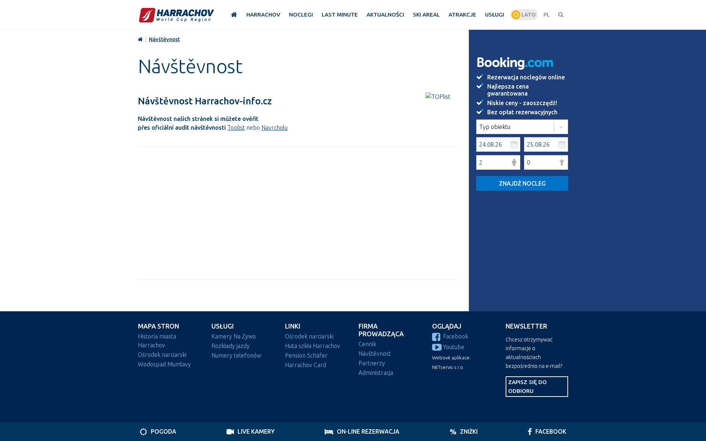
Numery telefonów (236, 355)
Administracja (376, 372)
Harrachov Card (305, 365)
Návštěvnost (164, 39)
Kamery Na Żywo (233, 336)
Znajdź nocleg (522, 183)
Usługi (222, 326)
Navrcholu (274, 127)
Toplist (236, 127)
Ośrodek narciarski (162, 354)
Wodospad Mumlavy (164, 364)
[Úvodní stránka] (176, 14)
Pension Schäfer (306, 355)
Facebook (455, 336)
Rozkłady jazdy (230, 346)
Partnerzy (372, 363)
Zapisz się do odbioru (527, 386)
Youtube (453, 347)
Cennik (367, 344)
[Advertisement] (298, 213)
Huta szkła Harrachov (312, 346)
